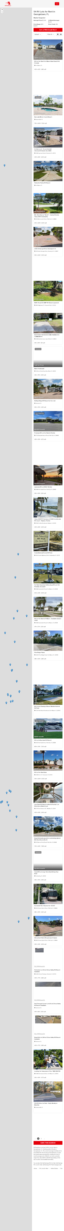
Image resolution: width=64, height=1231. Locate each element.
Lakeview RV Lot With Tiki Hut (43, 487)
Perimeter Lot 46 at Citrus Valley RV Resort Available (47, 970)
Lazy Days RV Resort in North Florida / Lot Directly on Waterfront (46, 805)
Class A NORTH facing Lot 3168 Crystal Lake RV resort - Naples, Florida (47, 520)
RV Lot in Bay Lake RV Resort (43, 740)
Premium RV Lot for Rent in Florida (44, 433)
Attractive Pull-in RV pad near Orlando (45, 938)
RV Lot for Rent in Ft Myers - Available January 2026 (47, 619)
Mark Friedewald (39, 368)
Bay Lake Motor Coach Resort (43, 117)
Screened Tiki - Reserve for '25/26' (44, 905)
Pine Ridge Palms (39, 652)
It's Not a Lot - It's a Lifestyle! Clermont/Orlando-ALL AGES (43, 150)
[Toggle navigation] (57, 3)
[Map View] (57, 34)
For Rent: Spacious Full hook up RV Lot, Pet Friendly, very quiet (47, 585)
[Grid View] (60, 34)
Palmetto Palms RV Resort (42, 183)
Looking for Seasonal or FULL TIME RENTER (47, 1071)
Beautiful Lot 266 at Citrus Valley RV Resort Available (47, 1038)
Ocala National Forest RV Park (43, 553)
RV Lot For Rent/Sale (40, 772)
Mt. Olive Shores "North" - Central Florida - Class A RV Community (46, 215)
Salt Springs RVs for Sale (49, 1163)
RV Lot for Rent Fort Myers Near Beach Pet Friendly (47, 62)
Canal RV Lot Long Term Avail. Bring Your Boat (46, 872)
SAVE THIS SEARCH (48, 1143)
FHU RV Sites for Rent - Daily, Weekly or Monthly (46, 1104)
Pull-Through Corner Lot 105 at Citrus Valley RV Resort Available (47, 1004)
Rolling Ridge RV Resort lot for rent (44, 401)
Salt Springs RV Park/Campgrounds (52, 1164)
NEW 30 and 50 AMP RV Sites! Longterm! (46, 302)
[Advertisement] (48, 1124)
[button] (6, 793)
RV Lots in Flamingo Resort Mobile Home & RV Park (47, 707)
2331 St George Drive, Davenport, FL (45, 248)
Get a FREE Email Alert (48, 30)
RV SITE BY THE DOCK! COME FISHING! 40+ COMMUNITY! (47, 335)
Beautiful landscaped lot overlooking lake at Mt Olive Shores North (47, 839)
